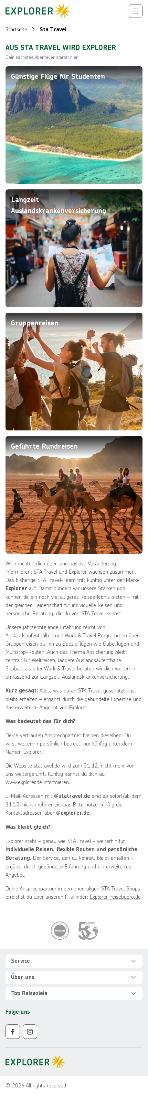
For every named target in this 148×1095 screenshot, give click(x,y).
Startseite (16, 29)
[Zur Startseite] (38, 11)
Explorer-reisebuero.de (115, 896)
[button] (74, 961)
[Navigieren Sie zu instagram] (30, 1031)
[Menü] (135, 11)
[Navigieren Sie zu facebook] (13, 1031)
